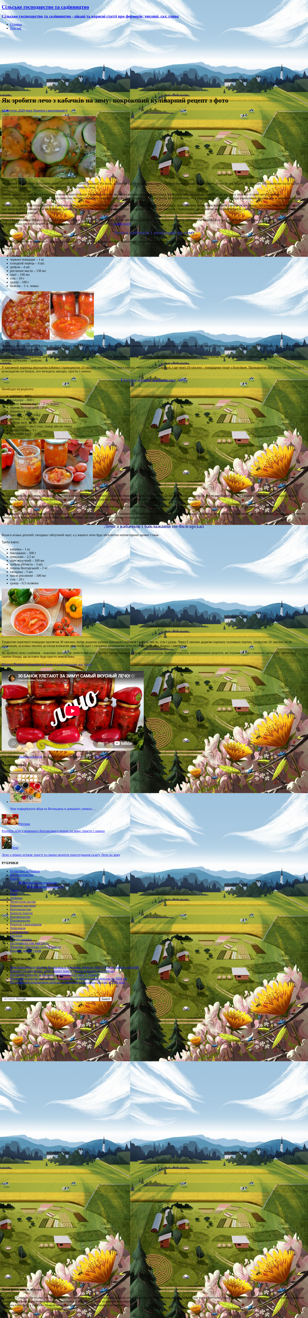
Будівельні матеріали (25, 871)
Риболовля (17, 928)
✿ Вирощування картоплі (45, 886)
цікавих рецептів (30, 756)
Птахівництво (20, 920)
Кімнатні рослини (23, 905)
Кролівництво (20, 917)
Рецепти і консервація (49, 110)
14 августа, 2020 (13, 110)
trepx (29, 110)
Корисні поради (21, 913)
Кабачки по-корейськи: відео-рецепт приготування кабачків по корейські (62, 971)
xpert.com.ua (102, 756)
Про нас (16, 28)
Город (14, 878)
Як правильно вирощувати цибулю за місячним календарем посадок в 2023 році (67, 982)
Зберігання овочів (23, 902)
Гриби (14, 890)
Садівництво (19, 932)
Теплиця (16, 935)
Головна (16, 24)
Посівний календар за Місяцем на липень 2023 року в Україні (54, 975)
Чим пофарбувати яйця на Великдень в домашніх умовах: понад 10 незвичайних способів (74, 967)
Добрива (16, 898)
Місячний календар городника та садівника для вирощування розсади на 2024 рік (68, 978)
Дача (13, 894)
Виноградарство (22, 875)
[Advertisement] (154, 62)
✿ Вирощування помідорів (37, 882)
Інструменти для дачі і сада (29, 943)
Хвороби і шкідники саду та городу (35, 947)
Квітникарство (20, 909)
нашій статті (122, 223)
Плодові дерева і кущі (25, 950)
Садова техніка (21, 939)
